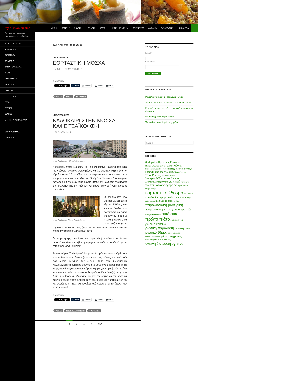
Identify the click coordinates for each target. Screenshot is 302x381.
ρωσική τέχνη (183, 228)
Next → (102, 323)
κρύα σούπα (150, 201)
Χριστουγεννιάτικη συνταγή (156, 182)
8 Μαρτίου (151, 162)
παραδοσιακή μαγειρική (164, 205)
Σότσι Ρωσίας (153, 175)
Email (148, 53)
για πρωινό (185, 182)
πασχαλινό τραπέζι (178, 209)
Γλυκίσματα (10, 55)
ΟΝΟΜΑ (150, 61)
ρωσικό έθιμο (155, 232)
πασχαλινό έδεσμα (155, 209)
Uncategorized (61, 57)
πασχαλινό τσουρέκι (153, 215)
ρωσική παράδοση (159, 228)
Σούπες (77, 28)
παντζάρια (176, 201)
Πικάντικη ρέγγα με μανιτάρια (159, 116)
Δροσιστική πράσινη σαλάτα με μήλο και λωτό (168, 102)
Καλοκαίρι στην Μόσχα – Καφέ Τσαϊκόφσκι (86, 123)
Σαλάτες (91, 28)
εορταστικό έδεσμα (164, 192)
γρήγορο (167, 185)
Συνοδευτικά (167, 28)
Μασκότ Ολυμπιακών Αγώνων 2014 (159, 166)
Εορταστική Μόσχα (79, 63)
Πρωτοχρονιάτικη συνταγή (179, 168)
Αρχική (54, 28)
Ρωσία (69, 97)
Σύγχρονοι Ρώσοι (168, 175)
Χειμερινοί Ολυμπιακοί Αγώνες (162, 178)
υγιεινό (177, 243)
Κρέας (102, 28)
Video (58, 69)
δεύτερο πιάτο (181, 185)
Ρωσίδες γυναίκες (164, 171)
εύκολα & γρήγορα (156, 197)
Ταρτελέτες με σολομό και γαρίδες (161, 122)
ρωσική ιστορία (177, 220)
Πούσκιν (162, 169)
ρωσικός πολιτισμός (152, 236)
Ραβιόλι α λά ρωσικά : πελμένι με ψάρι (164, 97)
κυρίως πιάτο (163, 200)
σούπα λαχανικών (152, 240)
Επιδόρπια (184, 28)
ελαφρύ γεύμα (150, 189)
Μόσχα (59, 97)
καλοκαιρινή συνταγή (179, 197)
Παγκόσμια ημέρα (152, 169)
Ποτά (7, 102)
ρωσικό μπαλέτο (173, 233)
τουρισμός (81, 97)
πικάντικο (169, 214)
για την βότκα (153, 185)
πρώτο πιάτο (157, 219)
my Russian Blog (13, 43)
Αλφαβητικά (10, 49)
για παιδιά (174, 181)
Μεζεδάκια (9, 85)
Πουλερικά (9, 137)
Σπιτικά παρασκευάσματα (16, 120)
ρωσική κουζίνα (155, 224)
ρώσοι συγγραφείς (171, 236)
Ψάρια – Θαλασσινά (120, 28)
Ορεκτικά (66, 28)
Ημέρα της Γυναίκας (169, 162)
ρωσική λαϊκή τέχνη (75, 311)
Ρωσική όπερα (180, 172)
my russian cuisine (17, 28)
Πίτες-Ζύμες (138, 28)
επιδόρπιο (188, 194)
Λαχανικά (152, 28)
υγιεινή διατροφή (158, 244)
